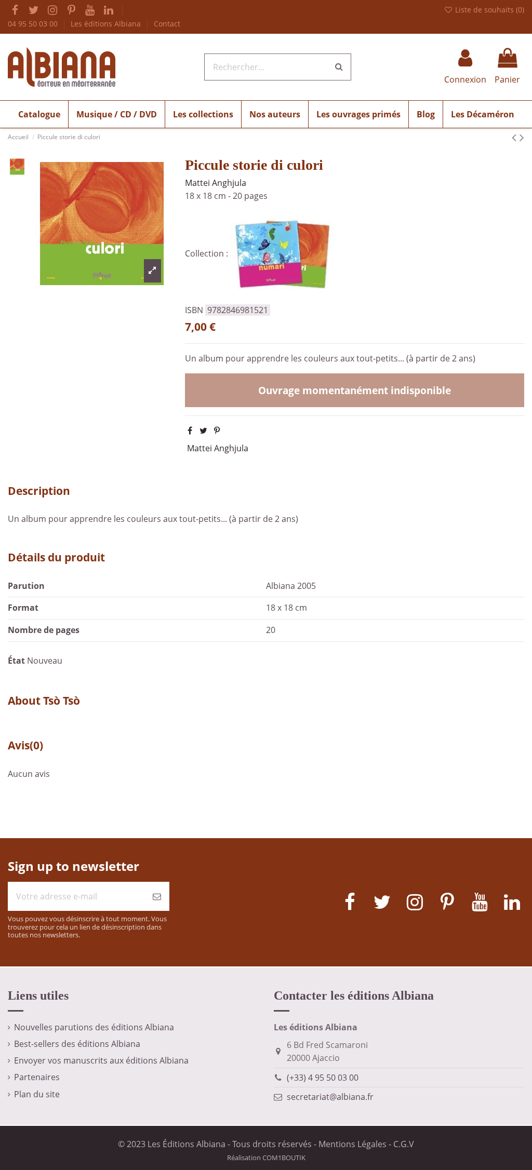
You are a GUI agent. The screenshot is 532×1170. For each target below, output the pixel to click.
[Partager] (190, 430)
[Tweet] (203, 430)
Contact (167, 24)
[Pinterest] (217, 430)
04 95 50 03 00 (34, 24)
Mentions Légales (352, 1144)
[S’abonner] (156, 896)
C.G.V (403, 1144)
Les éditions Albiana (107, 24)
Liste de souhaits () (488, 10)
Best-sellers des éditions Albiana (77, 1044)
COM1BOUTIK (283, 1157)
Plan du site (37, 1094)
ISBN (194, 310)
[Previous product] (516, 136)
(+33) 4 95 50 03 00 (322, 1077)
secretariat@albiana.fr (330, 1096)
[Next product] (522, 136)
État (16, 660)
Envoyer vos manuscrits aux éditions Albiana (101, 1060)
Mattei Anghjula (215, 183)
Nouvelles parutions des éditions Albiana (94, 1027)
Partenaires (37, 1077)
